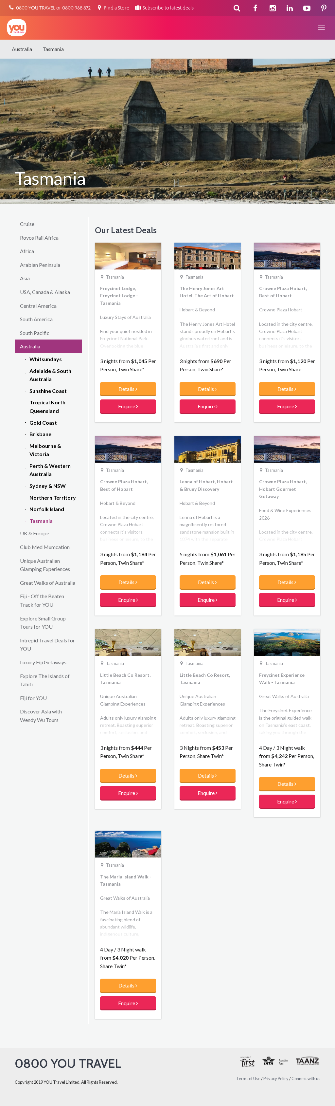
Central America (38, 306)
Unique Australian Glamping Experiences (45, 565)
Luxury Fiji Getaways (43, 662)
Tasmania (53, 49)
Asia (25, 278)
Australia (22, 49)
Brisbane (40, 434)
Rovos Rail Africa (39, 237)
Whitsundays (45, 359)
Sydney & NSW (47, 486)
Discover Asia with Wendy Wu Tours (41, 715)
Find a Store (116, 8)
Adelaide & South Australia (50, 375)
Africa (27, 251)
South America (36, 319)
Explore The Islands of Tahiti (45, 680)
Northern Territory (52, 497)
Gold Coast (43, 422)
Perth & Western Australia (50, 470)
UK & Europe (34, 533)
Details (126, 389)
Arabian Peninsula (40, 265)
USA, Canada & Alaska (45, 292)
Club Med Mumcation (45, 547)
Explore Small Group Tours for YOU (43, 622)
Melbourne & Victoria (45, 450)
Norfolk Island (46, 509)
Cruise (27, 224)
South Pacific (34, 333)
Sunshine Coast (48, 391)
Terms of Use (248, 1078)
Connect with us (305, 1078)
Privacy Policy (276, 1078)
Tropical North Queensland (47, 406)
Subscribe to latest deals (168, 8)
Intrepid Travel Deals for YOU (47, 644)
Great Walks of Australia (47, 583)
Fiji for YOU (33, 698)
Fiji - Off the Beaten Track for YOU (42, 600)
